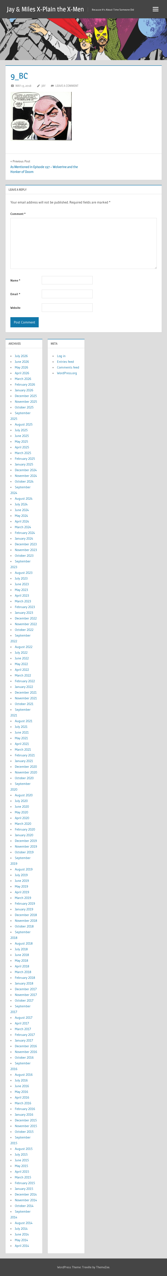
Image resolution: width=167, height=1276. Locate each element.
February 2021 (25, 755)
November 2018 (26, 920)
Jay (43, 86)
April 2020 (22, 818)
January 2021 (24, 761)
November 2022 (26, 624)
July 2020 (21, 801)
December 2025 (26, 396)
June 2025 (22, 436)
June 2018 (22, 955)
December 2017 (26, 989)
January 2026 (24, 390)
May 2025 (21, 441)
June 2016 (22, 1086)
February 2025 (25, 458)
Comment (17, 214)
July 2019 (21, 875)
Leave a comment (66, 86)
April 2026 (22, 373)
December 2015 (26, 1120)
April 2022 (22, 670)
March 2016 (23, 1103)
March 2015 (23, 1177)
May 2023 (21, 590)
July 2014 (21, 1228)
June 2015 (22, 1160)
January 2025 (24, 464)
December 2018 (26, 915)
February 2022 (25, 681)
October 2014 (24, 1206)
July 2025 (21, 430)
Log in (61, 356)
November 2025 (26, 401)
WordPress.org (67, 373)
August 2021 (23, 721)
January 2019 (24, 909)
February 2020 (25, 829)
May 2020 (21, 812)
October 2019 (24, 852)
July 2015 (21, 1154)
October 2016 (24, 1057)
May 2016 (21, 1092)
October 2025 (24, 407)
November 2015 (26, 1126)
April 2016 (22, 1097)
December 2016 (26, 1046)
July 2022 (21, 652)
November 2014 (26, 1200)
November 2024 (26, 476)
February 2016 (25, 1109)
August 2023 (23, 573)
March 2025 (23, 453)
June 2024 (22, 510)
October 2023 (24, 555)
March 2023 (23, 601)
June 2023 (22, 584)
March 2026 (23, 379)
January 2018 (24, 983)
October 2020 (24, 778)
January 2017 (24, 1040)
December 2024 (26, 470)
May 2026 (21, 367)
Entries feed (65, 362)
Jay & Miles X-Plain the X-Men (45, 9)
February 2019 (25, 903)
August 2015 (24, 1149)
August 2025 (24, 424)
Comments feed (68, 367)
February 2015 (25, 1183)
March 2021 (23, 749)
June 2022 (22, 658)
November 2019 (26, 846)
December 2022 (26, 618)
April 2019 (22, 892)
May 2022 (21, 664)
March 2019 (23, 898)
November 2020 (26, 772)
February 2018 (25, 978)
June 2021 (22, 732)
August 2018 (24, 943)
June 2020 (22, 806)
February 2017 (25, 1035)
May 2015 (21, 1166)
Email (15, 294)
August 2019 (24, 869)
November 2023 (26, 550)
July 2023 (21, 578)
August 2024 (24, 498)
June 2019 (22, 881)
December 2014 (26, 1194)
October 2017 (24, 1000)
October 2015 (24, 1132)
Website (15, 308)
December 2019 (26, 841)
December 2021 (26, 692)
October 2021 (24, 704)
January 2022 (24, 687)
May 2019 (21, 886)
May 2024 (21, 516)
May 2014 (21, 1240)
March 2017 (23, 1029)
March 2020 (23, 824)
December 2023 (26, 544)
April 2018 (22, 966)
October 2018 (24, 926)
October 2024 (24, 481)
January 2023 (24, 612)
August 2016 (24, 1074)
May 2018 (21, 960)
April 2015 (22, 1171)
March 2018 (23, 972)
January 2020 (24, 835)
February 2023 (25, 607)
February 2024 (25, 533)
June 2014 (22, 1234)
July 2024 (21, 504)
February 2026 (25, 384)
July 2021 (21, 727)
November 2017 (26, 995)
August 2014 (24, 1223)
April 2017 (22, 1023)
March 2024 (23, 527)
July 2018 (21, 949)
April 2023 (22, 595)
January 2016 (24, 1114)
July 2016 (21, 1080)
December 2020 (26, 766)
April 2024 (22, 521)
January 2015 (24, 1189)
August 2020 (24, 795)
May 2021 (21, 738)
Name (15, 280)
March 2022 (23, 675)
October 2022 (24, 630)
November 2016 (26, 1052)
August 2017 (23, 1017)
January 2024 (24, 538)
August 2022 (23, 647)
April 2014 (22, 1246)
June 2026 (22, 362)
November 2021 (26, 698)
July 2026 (21, 356)
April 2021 (22, 744)
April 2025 (22, 447)
